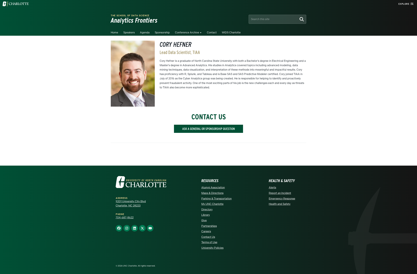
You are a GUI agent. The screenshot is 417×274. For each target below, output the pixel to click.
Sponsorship (162, 32)
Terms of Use (209, 242)
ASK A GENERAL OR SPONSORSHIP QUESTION (208, 129)
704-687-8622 (125, 217)
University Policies (212, 247)
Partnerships (209, 226)
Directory (207, 209)
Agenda (145, 32)
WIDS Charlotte (231, 32)
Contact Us (208, 236)
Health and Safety (279, 204)
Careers (206, 231)
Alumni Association (213, 187)
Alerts (272, 187)
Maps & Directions (212, 193)
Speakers (129, 32)
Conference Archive (187, 32)
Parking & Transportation (216, 198)
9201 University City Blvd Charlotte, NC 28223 (131, 203)
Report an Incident (280, 193)
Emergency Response (282, 198)
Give (204, 220)
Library (205, 214)
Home (114, 32)
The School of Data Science (130, 15)
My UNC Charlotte (212, 204)
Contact (212, 32)
